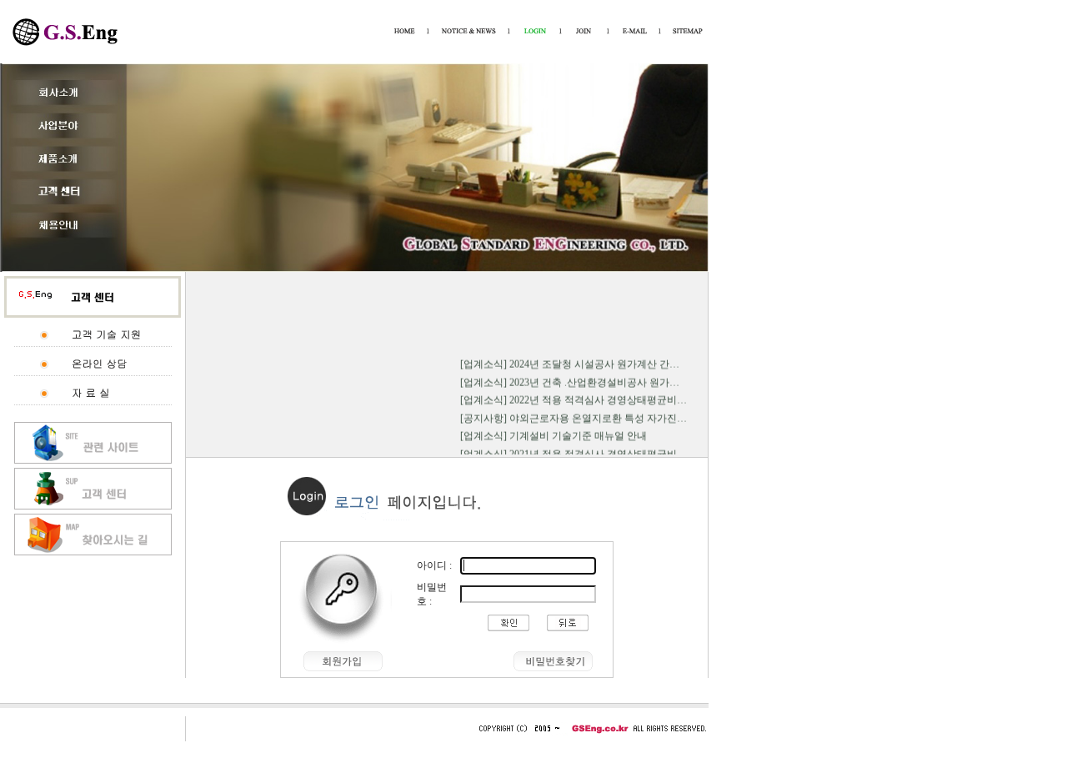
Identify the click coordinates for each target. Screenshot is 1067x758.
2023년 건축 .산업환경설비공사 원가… (594, 379)
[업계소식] (483, 361)
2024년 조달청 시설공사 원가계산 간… (594, 361)
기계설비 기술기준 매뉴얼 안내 (578, 433)
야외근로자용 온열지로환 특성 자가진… (598, 415)
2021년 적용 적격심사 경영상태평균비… (598, 451)
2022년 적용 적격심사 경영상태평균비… (598, 398)
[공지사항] (483, 415)
